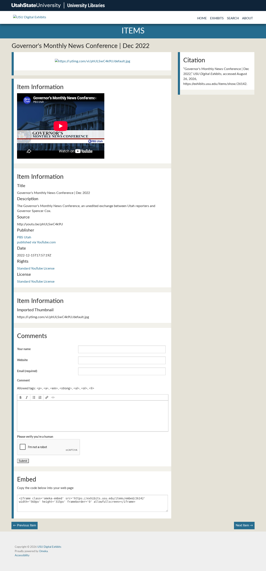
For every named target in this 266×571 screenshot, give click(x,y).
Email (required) (27, 371)
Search (233, 18)
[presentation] (20, 397)
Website (22, 360)
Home (202, 18)
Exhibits (217, 18)
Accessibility (22, 555)
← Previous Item (24, 525)
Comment (23, 380)
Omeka (43, 551)
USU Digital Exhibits (49, 547)
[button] (20, 397)
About (247, 18)
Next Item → (244, 525)
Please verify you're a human (35, 436)
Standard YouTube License (35, 268)
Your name (24, 349)
